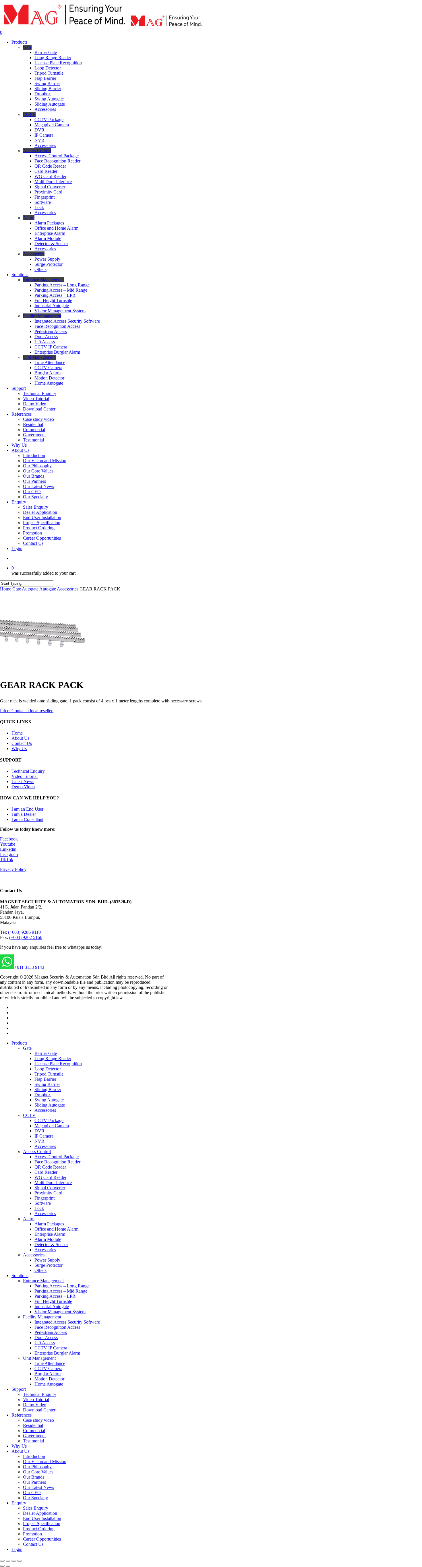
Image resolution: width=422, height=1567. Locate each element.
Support (18, 1389)
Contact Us (21, 743)
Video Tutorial (24, 776)
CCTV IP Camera (50, 1347)
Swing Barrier (47, 1084)
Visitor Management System (60, 1311)
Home (5, 588)
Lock (39, 1208)
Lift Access (44, 1342)
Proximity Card (48, 1192)
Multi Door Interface (53, 1182)
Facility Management (42, 1316)
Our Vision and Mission (44, 1461)
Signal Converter (49, 1187)
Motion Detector (49, 1378)
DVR (39, 1130)
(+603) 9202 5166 (25, 937)
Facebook (9, 838)
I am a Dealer (23, 814)
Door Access (46, 1337)
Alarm (28, 1218)
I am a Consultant (27, 819)
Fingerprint (44, 1198)
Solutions (19, 1275)
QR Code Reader (50, 1167)
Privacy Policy (13, 869)
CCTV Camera (48, 1368)
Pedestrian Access (50, 1332)
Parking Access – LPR (55, 1296)
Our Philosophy (37, 1466)
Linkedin (8, 849)
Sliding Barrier (47, 1089)
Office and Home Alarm (56, 1229)
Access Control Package (56, 1156)
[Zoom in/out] (19, 1561)
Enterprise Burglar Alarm (57, 1353)
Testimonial (33, 1440)
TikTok (6, 859)
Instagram (9, 854)
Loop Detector (47, 1068)
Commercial (34, 1430)
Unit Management (39, 1358)
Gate (16, 588)
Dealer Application (40, 1513)
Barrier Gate (45, 1053)
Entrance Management (43, 1280)
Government (34, 1435)
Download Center (39, 1409)
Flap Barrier (45, 1079)
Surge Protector (48, 1265)
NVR (39, 1141)
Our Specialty (35, 1497)
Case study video (38, 1420)
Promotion (32, 1533)
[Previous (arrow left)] (2, 1566)
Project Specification (41, 1523)
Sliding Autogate (49, 1105)
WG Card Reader (50, 1177)
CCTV (29, 1115)
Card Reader (45, 1172)
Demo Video (23, 786)
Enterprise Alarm (49, 1234)
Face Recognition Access (57, 1327)
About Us (20, 738)
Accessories (45, 1110)
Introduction (34, 1456)
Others (40, 1270)
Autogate (30, 588)
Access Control (37, 1151)
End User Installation (42, 1518)
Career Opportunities (42, 1539)
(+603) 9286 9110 (24, 932)
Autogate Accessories (58, 588)
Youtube (7, 844)
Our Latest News (38, 1487)
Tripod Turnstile (48, 1074)
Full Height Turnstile (53, 1301)
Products (19, 1043)
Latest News (22, 781)
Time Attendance (49, 1363)
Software (42, 1203)
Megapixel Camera (51, 1125)
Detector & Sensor (51, 1244)
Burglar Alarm (47, 1373)
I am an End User (27, 809)
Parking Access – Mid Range (60, 1291)
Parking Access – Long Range (62, 1285)
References (21, 1415)
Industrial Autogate (51, 1306)
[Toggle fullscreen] (13, 1561)
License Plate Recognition (58, 1063)
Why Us (19, 748)
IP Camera (43, 1136)
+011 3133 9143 (29, 967)
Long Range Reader (52, 1058)
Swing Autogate (49, 1099)
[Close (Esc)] (2, 1561)
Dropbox (42, 1094)
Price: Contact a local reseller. (26, 710)
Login (16, 1549)
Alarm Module (47, 1239)
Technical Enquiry (28, 771)
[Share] (8, 1561)
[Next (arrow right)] (8, 1566)
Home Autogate (48, 1384)
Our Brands (33, 1477)
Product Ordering (39, 1528)
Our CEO (32, 1492)
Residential (33, 1425)
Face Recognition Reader (57, 1161)
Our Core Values (38, 1471)
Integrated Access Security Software (67, 1322)
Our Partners (34, 1482)
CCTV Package (48, 1120)
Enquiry (18, 1502)
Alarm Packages (49, 1223)
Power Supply (47, 1260)
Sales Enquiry (35, 1508)
